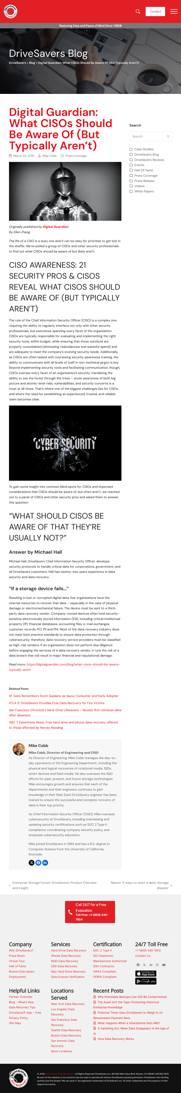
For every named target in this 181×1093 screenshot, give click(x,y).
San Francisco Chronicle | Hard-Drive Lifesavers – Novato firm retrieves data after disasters (65, 713)
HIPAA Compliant (104, 971)
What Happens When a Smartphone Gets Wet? (129, 1023)
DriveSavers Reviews (149, 160)
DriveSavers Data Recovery (59, 1073)
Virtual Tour (17, 961)
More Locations (61, 1051)
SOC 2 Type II (102, 950)
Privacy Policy (18, 1018)
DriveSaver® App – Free (25, 1012)
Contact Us (142, 955)
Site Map (15, 1023)
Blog (32, 63)
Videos (140, 186)
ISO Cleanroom (103, 955)
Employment (17, 977)
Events (139, 165)
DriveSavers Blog (147, 154)
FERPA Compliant (104, 977)
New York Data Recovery (68, 1004)
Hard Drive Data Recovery (68, 950)
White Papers (144, 191)
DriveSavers (17, 63)
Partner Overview (20, 997)
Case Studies (144, 149)
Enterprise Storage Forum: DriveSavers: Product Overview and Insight (53, 886)
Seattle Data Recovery (66, 1030)
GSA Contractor (104, 966)
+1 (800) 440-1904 (148, 950)
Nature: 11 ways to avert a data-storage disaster (137, 886)
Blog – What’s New (21, 1002)
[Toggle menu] (173, 11)
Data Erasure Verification (67, 977)
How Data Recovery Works (116, 1039)
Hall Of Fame (144, 170)
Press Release (144, 181)
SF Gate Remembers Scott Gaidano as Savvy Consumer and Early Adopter (63, 696)
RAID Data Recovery (64, 961)
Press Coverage (76, 156)
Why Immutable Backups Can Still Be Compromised (132, 997)
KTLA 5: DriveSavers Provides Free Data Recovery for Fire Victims (56, 703)
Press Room (17, 955)
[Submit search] (168, 136)
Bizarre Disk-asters (21, 971)
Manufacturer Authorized (110, 961)
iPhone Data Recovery (66, 955)
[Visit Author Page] (19, 749)
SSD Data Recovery (64, 966)
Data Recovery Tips (22, 1007)
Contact (155, 11)
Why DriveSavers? (21, 950)
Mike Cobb (49, 156)
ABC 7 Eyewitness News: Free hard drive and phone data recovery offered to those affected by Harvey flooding (63, 725)
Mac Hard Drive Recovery (68, 971)
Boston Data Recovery (66, 1035)
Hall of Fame (17, 966)
